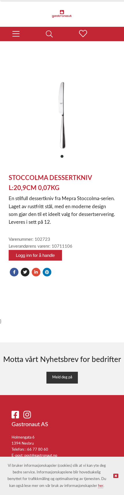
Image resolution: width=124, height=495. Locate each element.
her (100, 486)
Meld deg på (62, 377)
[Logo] (62, 11)
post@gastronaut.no (40, 456)
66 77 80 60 (37, 450)
